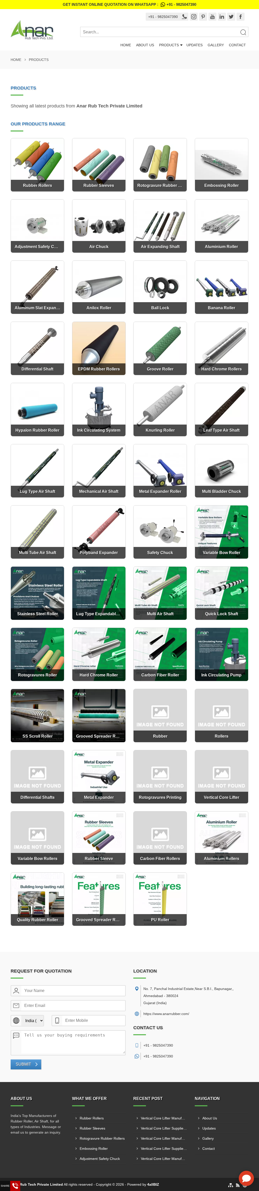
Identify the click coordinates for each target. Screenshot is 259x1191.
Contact (237, 45)
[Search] (243, 32)
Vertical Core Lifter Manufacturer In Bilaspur (164, 1118)
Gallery (216, 45)
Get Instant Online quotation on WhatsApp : (129, 4)
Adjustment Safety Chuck (100, 1159)
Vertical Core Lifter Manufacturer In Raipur (164, 1159)
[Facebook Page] (240, 17)
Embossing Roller (94, 1148)
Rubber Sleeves (92, 1128)
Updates (194, 45)
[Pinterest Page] (203, 17)
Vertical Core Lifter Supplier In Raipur (164, 1148)
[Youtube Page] (212, 17)
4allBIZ (153, 1184)
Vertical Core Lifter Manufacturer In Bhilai (164, 1138)
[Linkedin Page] (222, 17)
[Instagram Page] (194, 17)
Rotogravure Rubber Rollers (102, 1138)
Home (125, 45)
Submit (23, 1064)
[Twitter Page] (231, 17)
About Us (145, 45)
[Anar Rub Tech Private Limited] (45, 29)
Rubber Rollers (92, 1118)
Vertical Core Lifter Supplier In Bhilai (164, 1128)
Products (169, 45)
